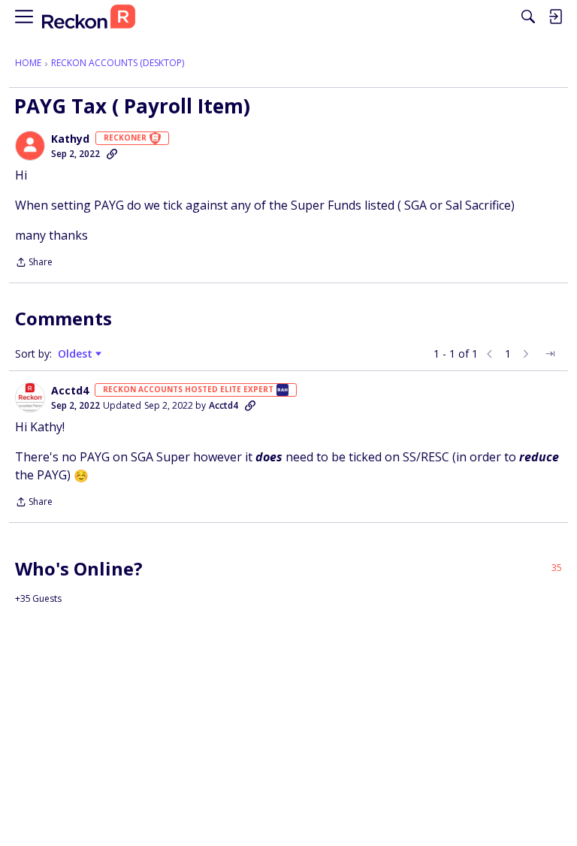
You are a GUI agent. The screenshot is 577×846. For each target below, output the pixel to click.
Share (34, 263)
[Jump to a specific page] (550, 354)
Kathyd (70, 139)
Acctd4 (70, 390)
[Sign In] (555, 16)
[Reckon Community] (88, 17)
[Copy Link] (112, 154)
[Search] (528, 16)
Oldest (76, 353)
